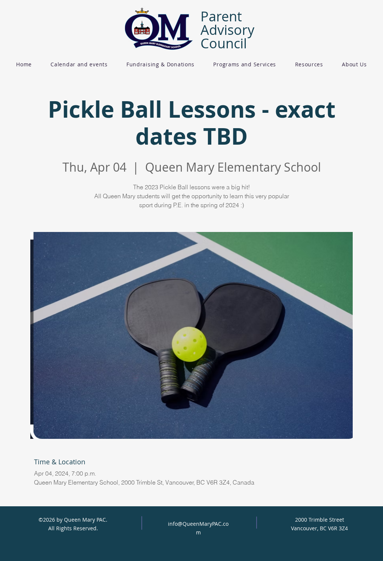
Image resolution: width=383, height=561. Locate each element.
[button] (160, 64)
